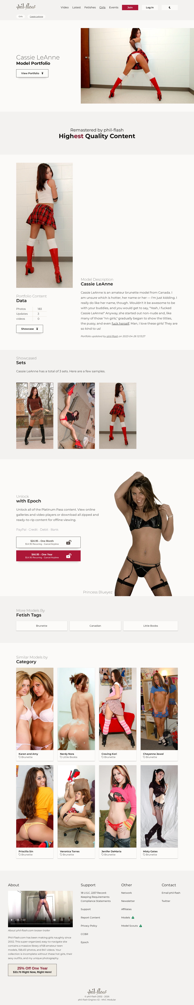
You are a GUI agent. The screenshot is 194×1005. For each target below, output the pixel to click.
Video (65, 7)
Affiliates (126, 909)
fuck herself (120, 323)
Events (113, 7)
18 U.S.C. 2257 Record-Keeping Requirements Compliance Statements (96, 896)
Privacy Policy (89, 925)
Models (125, 917)
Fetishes (90, 7)
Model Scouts (129, 925)
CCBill (84, 934)
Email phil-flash (171, 892)
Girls (102, 7)
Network (126, 892)
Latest (76, 7)
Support (86, 909)
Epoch (85, 942)
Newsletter (128, 901)
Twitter (166, 901)
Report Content (90, 917)
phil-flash (112, 336)
